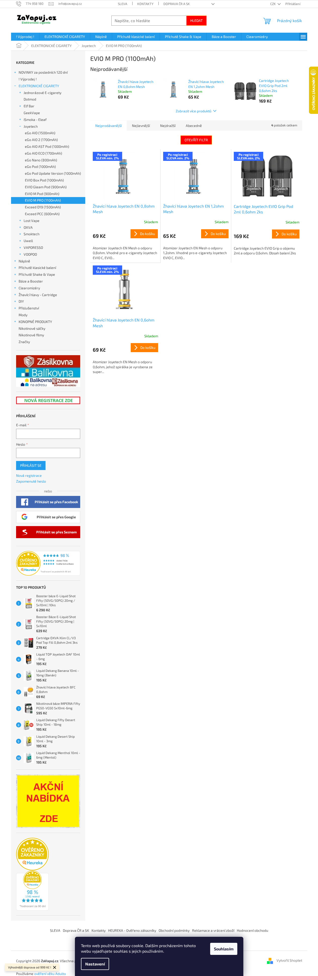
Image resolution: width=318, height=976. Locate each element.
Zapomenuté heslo (31, 481)
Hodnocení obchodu (252, 930)
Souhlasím (224, 948)
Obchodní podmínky (174, 930)
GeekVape (32, 113)
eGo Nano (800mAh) (41, 160)
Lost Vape (31, 220)
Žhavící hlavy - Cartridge (38, 295)
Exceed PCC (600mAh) (42, 214)
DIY (21, 301)
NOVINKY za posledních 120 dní (43, 72)
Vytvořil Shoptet (289, 960)
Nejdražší (167, 125)
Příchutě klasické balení (37, 267)
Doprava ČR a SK (176, 4)
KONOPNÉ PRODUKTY (35, 321)
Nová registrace (29, 475)
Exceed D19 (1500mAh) (43, 207)
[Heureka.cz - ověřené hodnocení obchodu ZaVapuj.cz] (48, 563)
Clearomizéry (29, 288)
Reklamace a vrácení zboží (213, 930)
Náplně (24, 261)
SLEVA (122, 4)
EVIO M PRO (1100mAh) (43, 200)
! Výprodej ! (28, 79)
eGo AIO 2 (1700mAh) (41, 139)
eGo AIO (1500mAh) (40, 133)
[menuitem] (25, 37)
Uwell (28, 241)
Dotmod (30, 99)
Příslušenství (29, 308)
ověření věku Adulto (50, 973)
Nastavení (95, 963)
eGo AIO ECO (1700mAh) (43, 153)
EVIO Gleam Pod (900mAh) (46, 187)
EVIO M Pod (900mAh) (42, 194)
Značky (24, 342)
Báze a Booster (31, 281)
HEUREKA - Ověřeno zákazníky (132, 930)
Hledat (196, 20)
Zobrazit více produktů (193, 111)
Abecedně (194, 125)
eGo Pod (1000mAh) (40, 166)
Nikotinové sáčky (32, 328)
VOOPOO (30, 254)
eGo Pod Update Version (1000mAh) (53, 173)
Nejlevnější (141, 125)
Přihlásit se (30, 465)
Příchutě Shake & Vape (37, 274)
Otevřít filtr (196, 140)
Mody (23, 315)
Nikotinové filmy (31, 335)
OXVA (28, 227)
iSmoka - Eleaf (35, 119)
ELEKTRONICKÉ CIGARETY (39, 86)
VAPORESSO (33, 247)
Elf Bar (29, 106)
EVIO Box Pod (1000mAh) (44, 180)
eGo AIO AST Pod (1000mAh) (47, 146)
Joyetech (31, 126)
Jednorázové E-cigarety (42, 92)
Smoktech (31, 234)
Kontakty (145, 4)
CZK (273, 4)
